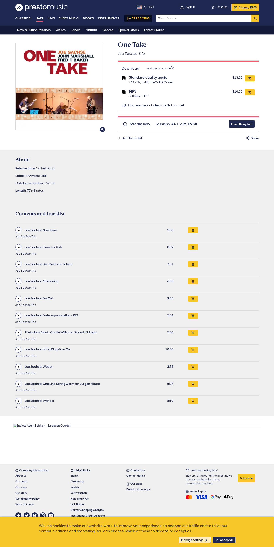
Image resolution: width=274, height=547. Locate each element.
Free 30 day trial (241, 124)
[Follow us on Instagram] (44, 515)
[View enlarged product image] (59, 86)
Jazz (40, 18)
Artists (61, 30)
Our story (21, 493)
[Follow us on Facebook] (19, 515)
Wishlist (222, 7)
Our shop (21, 487)
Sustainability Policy (27, 498)
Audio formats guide (159, 68)
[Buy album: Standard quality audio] (250, 78)
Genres (108, 30)
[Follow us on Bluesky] (36, 515)
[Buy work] (193, 230)
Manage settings (192, 540)
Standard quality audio (148, 77)
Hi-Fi (51, 18)
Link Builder (78, 504)
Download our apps (138, 489)
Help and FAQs (80, 498)
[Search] (255, 18)
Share (255, 138)
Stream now (140, 124)
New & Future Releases (34, 30)
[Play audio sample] (18, 230)
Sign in (190, 7)
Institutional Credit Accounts (88, 515)
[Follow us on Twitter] (28, 515)
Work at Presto (24, 504)
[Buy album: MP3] (250, 92)
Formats (91, 30)
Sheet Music (69, 18)
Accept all (226, 540)
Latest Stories (154, 30)
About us (20, 475)
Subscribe (246, 478)
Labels (75, 30)
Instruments (108, 18)
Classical (23, 18)
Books (88, 18)
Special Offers (129, 30)
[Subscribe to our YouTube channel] (52, 515)
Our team (21, 481)
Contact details (135, 475)
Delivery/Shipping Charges (87, 510)
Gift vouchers (79, 493)
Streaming (141, 18)
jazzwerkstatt (35, 176)
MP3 (132, 91)
